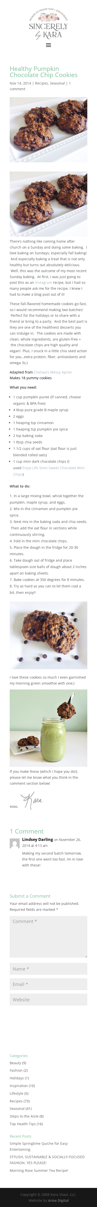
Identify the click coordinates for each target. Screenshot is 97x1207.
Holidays (17, 1078)
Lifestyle (16, 1093)
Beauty (15, 1063)
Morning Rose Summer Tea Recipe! (39, 1170)
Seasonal (57, 83)
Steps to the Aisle (24, 1116)
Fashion (16, 1070)
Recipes (41, 83)
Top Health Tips (23, 1123)
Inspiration (19, 1085)
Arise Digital (58, 1200)
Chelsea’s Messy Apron (53, 372)
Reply (78, 875)
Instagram (43, 282)
